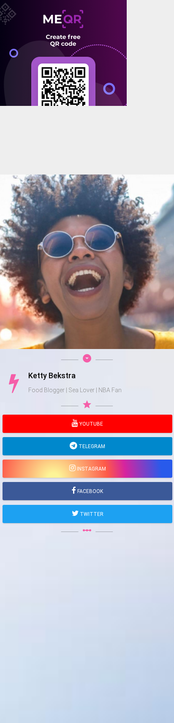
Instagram (91, 469)
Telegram (91, 446)
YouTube (90, 424)
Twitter (91, 514)
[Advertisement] (87, 193)
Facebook (89, 491)
